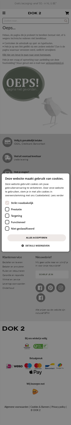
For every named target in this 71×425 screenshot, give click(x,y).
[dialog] (35, 212)
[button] (35, 245)
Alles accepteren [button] (36, 237)
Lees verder (57, 195)
